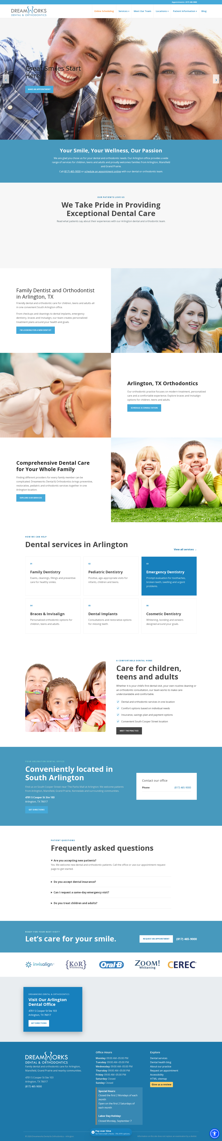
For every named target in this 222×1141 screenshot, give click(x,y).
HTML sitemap (158, 1078)
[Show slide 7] (118, 136)
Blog (204, 11)
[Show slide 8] (121, 136)
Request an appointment (164, 1070)
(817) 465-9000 (72, 171)
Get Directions (36, 809)
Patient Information (185, 11)
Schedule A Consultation (144, 408)
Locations (162, 11)
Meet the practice (129, 730)
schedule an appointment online (102, 171)
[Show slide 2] (101, 136)
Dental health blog (160, 1062)
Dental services (158, 1058)
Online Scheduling (104, 11)
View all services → (185, 549)
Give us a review (161, 1084)
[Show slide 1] (98, 136)
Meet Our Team (142, 11)
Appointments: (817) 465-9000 (184, 2)
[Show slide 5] (111, 136)
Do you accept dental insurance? (75, 882)
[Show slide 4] (108, 136)
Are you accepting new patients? (75, 860)
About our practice (160, 1066)
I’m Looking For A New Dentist (35, 330)
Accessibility (157, 1074)
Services (124, 11)
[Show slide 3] (104, 136)
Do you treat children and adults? (75, 903)
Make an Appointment (39, 89)
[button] (214, 1133)
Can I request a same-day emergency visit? (81, 892)
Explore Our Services (31, 497)
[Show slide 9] (124, 136)
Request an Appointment (156, 939)
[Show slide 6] (114, 136)
